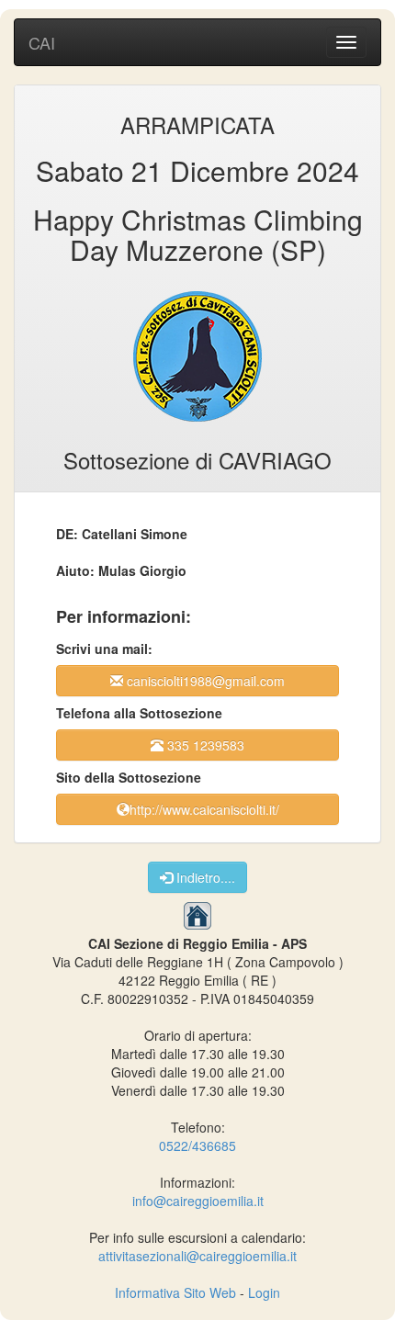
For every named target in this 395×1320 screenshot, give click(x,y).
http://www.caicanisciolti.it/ (204, 809)
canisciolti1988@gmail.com (204, 680)
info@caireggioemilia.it (198, 1200)
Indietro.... (204, 877)
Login (264, 1292)
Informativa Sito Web (175, 1292)
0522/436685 (197, 1145)
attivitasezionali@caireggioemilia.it (197, 1256)
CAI (41, 42)
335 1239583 (204, 745)
